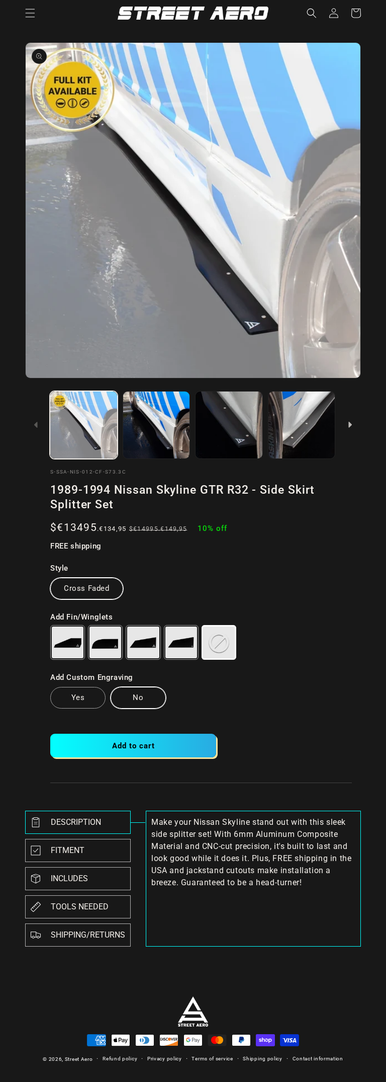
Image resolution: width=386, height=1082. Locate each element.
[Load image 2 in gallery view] (156, 425)
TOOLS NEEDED (80, 906)
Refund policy (120, 1058)
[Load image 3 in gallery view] (229, 425)
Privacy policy (164, 1058)
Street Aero (79, 1059)
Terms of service (212, 1058)
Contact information (318, 1058)
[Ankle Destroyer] (143, 642)
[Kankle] (105, 642)
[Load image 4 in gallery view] (302, 425)
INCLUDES (69, 878)
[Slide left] (36, 425)
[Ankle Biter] (67, 642)
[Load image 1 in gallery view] (84, 425)
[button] (30, 13)
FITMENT (67, 850)
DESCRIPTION (76, 822)
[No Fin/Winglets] (219, 642)
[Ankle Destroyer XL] (181, 642)
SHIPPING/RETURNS (88, 935)
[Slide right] (350, 425)
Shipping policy (262, 1058)
